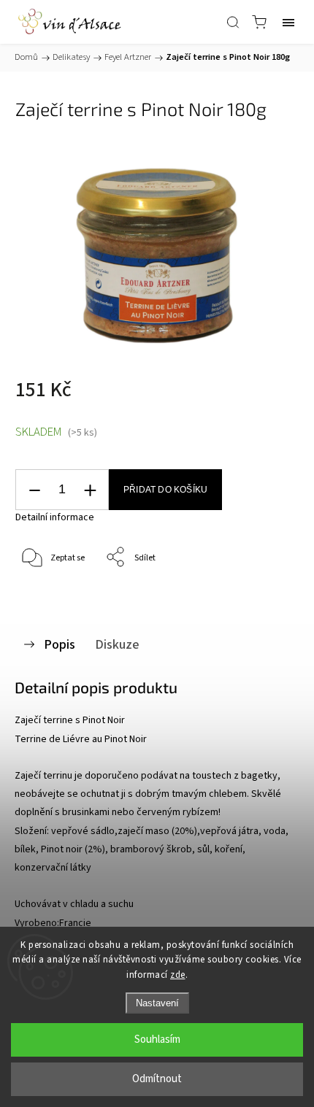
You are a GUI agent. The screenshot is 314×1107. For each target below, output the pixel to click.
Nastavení (157, 1003)
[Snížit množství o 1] (34, 490)
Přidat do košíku (165, 490)
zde (177, 974)
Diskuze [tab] (117, 644)
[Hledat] (233, 22)
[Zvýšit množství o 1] (90, 490)
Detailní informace (54, 517)
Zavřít (267, 595)
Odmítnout (157, 1079)
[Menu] (288, 21)
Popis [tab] (59, 644)
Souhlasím (157, 1039)
